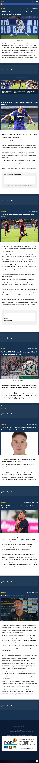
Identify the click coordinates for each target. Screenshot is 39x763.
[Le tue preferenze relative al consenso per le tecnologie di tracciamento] (37, 761)
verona (11, 407)
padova (3, 407)
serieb (7, 407)
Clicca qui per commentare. (7, 570)
